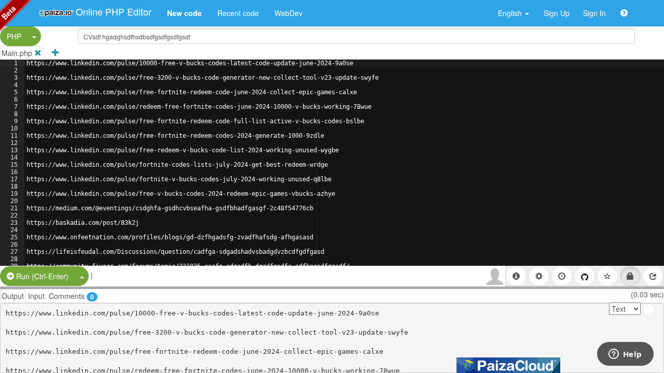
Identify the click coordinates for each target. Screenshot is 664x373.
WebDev (288, 13)
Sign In (594, 13)
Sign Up (557, 13)
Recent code (238, 13)
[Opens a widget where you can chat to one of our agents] (625, 355)
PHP (14, 36)
